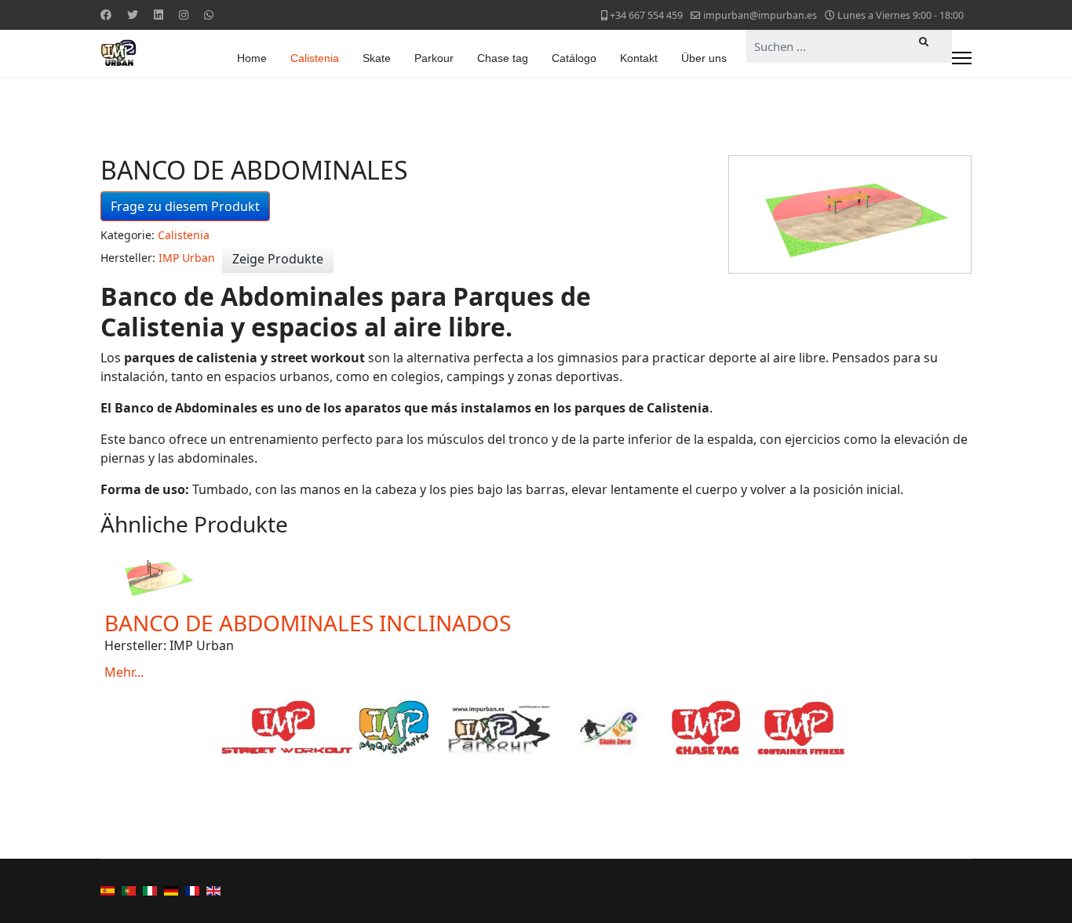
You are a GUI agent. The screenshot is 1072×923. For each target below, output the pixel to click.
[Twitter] (132, 14)
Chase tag (502, 58)
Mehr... (124, 672)
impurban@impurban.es (760, 15)
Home (252, 58)
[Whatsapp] (208, 14)
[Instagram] (183, 14)
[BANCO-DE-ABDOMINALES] (850, 214)
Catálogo (574, 58)
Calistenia (314, 58)
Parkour (434, 58)
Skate (377, 58)
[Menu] (962, 58)
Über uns (704, 58)
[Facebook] (105, 14)
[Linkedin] (158, 14)
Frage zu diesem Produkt (185, 206)
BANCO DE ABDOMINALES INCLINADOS (307, 623)
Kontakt (639, 58)
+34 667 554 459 (646, 15)
